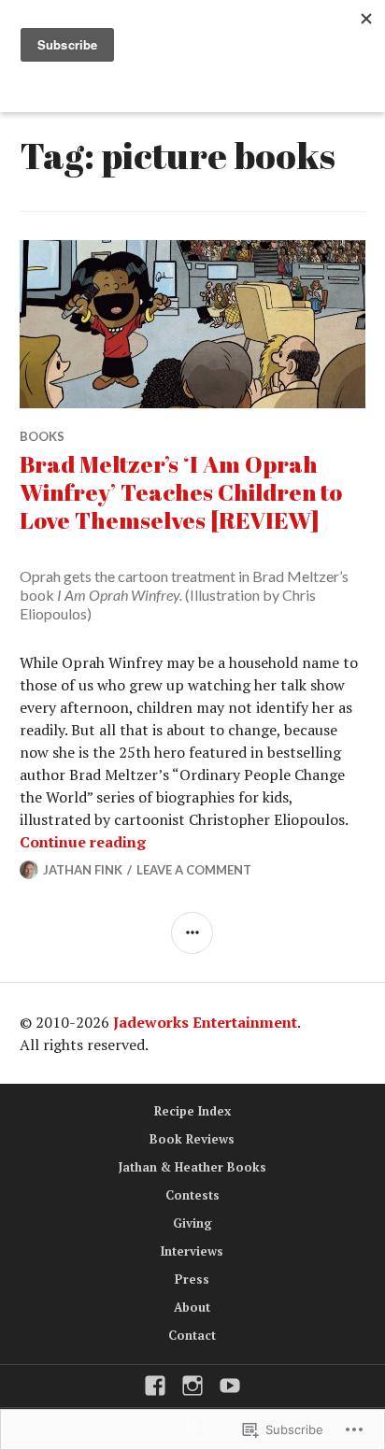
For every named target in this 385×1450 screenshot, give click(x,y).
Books (42, 436)
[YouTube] (230, 1386)
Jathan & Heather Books (192, 1167)
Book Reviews (192, 1138)
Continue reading (83, 842)
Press (192, 1279)
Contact (192, 1335)
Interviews (192, 1251)
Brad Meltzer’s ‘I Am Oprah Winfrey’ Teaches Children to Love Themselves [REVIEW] (181, 491)
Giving (192, 1223)
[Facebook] (155, 1386)
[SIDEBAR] (192, 933)
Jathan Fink (82, 869)
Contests (192, 1195)
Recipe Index (192, 1110)
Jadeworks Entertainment (205, 1022)
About (192, 1307)
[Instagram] (192, 1386)
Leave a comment (193, 869)
